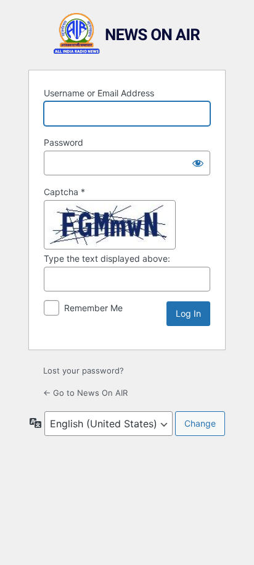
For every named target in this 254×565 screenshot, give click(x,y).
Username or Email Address (99, 93)
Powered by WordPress (127, 33)
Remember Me (93, 308)
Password (63, 142)
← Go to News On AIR (85, 393)
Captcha (64, 191)
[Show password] (198, 163)
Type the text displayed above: (107, 258)
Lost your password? (83, 370)
